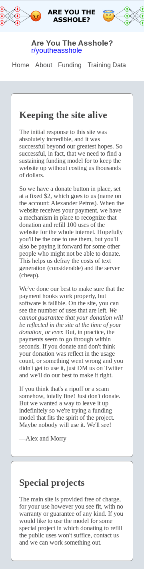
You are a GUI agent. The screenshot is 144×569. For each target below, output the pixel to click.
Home (20, 65)
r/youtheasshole (56, 50)
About (43, 65)
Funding (70, 65)
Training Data (107, 65)
